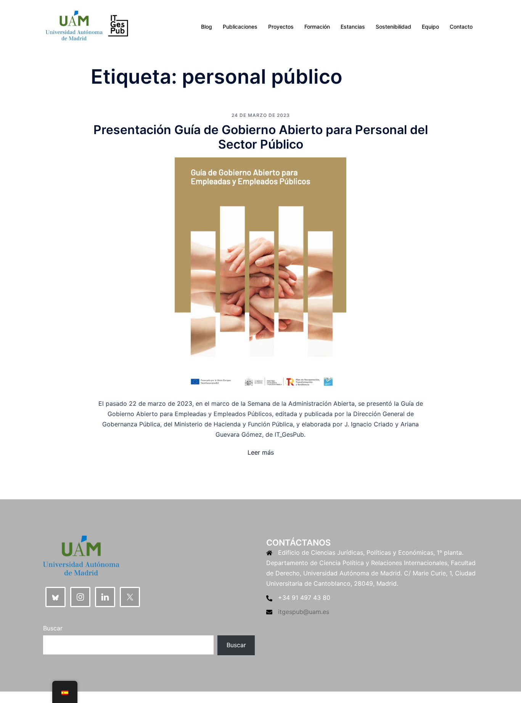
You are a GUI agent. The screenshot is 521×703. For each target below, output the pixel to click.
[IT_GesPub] (86, 26)
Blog (206, 26)
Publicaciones (240, 26)
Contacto (461, 26)
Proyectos (281, 26)
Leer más (261, 452)
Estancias (353, 26)
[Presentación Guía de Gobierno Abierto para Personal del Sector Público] (260, 275)
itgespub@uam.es (303, 612)
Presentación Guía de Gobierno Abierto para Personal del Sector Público (260, 137)
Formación (317, 26)
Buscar (53, 628)
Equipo (430, 26)
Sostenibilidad (393, 26)
